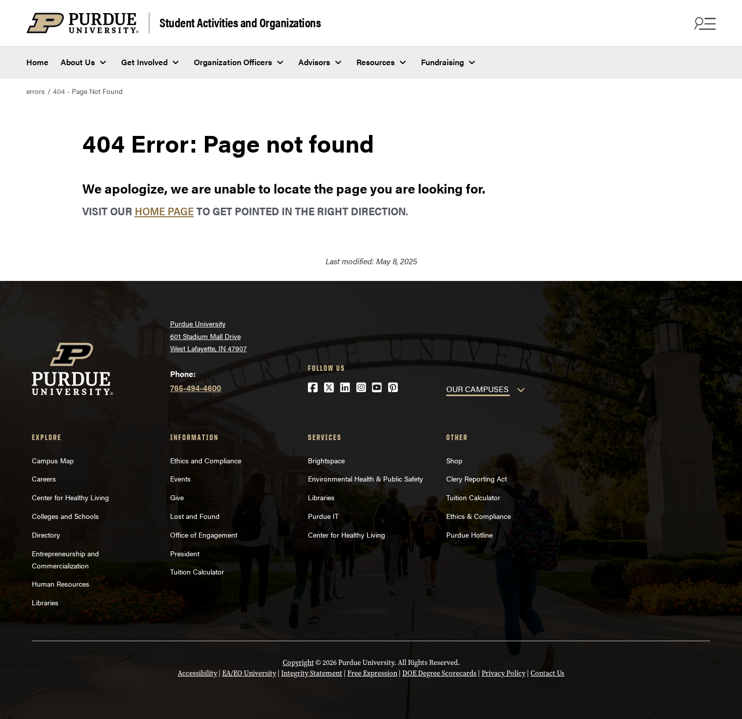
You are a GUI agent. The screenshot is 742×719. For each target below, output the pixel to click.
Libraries (45, 602)
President (184, 553)
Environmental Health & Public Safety (365, 478)
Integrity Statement (311, 673)
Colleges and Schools (65, 516)
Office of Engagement (203, 535)
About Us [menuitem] (78, 62)
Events (180, 478)
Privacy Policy (503, 673)
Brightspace (326, 460)
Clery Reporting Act (476, 478)
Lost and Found (195, 516)
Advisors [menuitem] (314, 62)
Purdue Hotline (469, 535)
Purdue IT (323, 516)
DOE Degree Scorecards (439, 673)
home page (164, 210)
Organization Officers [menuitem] (233, 62)
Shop (454, 460)
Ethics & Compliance (478, 516)
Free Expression (372, 673)
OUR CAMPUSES (477, 389)
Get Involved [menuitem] (144, 62)
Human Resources (60, 584)
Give (177, 497)
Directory (46, 535)
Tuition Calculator (197, 571)
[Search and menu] (704, 23)
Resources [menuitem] (375, 62)
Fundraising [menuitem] (442, 62)
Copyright (298, 662)
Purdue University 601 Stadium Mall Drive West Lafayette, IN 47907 (208, 335)
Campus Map (53, 460)
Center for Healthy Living (70, 497)
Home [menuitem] (37, 62)
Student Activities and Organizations (240, 22)
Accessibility (197, 673)
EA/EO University (249, 673)
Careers (44, 478)
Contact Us (547, 673)
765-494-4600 (195, 388)
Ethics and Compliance (205, 460)
